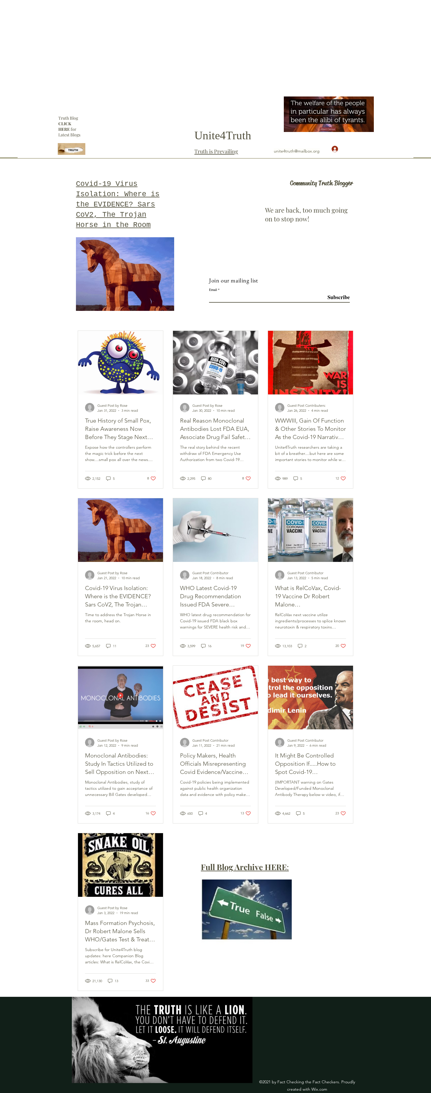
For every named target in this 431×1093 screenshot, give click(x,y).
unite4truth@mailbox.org (297, 151)
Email (213, 289)
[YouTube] (377, 99)
